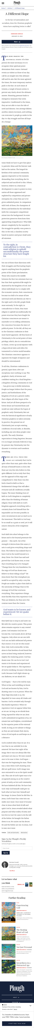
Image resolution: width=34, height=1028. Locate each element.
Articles (10, 8)
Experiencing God (24, 45)
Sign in (15, 1009)
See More (12, 870)
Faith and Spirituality (13, 832)
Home (3, 8)
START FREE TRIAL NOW (17, 1023)
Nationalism (24, 832)
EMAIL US (21, 884)
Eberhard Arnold (17, 33)
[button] (3, 3)
